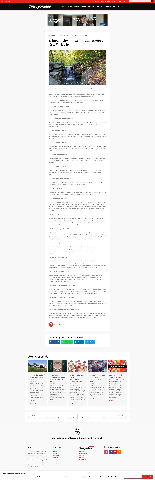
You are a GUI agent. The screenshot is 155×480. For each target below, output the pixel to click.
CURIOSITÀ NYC (99, 6)
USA (119, 6)
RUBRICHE (76, 6)
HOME (63, 6)
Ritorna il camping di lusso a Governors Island (37, 377)
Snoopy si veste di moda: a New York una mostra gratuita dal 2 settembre (116, 378)
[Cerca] (152, 1)
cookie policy (84, 477)
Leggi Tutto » (33, 403)
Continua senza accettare (132, 477)
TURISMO (60, 35)
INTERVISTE (83, 6)
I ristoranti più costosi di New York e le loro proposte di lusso (57, 378)
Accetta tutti (148, 477)
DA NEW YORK (91, 6)
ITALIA (123, 6)
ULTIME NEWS (69, 6)
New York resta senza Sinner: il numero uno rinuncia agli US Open (97, 378)
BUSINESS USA (108, 6)
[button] (54, 342)
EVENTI (114, 6)
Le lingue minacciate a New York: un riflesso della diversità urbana (77, 378)
